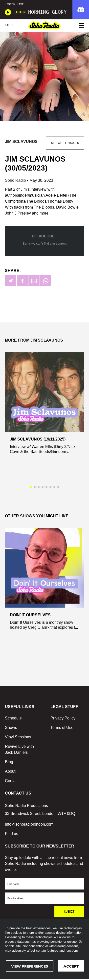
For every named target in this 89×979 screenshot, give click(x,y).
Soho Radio (16, 180)
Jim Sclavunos (21, 141)
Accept (71, 966)
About (10, 771)
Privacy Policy (62, 718)
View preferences (29, 966)
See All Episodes (65, 142)
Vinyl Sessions (18, 737)
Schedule (13, 718)
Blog (9, 762)
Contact (12, 781)
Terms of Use (61, 727)
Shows (11, 727)
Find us (11, 834)
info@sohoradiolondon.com (29, 824)
